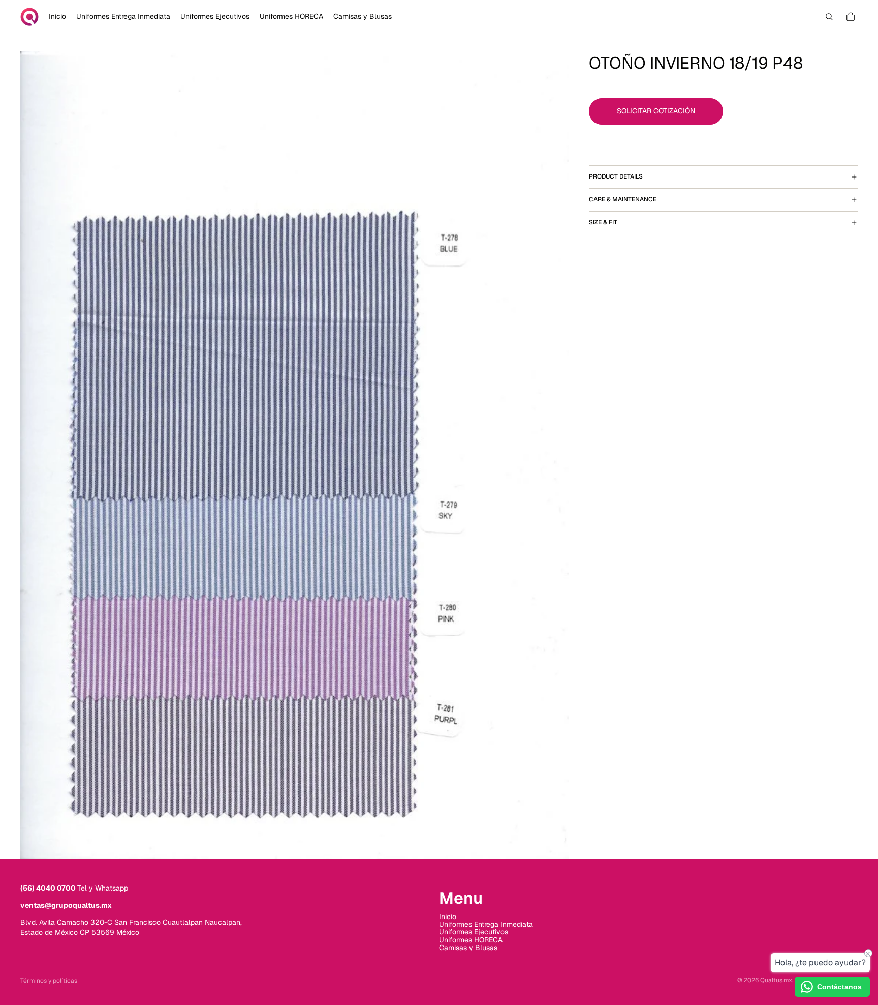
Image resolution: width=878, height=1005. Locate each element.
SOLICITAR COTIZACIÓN (656, 110)
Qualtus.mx (776, 980)
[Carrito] (850, 17)
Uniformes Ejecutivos (473, 931)
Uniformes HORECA (471, 939)
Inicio (447, 916)
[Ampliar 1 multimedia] (294, 455)
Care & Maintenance (622, 199)
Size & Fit (603, 222)
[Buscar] (829, 17)
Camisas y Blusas (468, 947)
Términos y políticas (48, 981)
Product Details (616, 176)
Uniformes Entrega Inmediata (486, 924)
